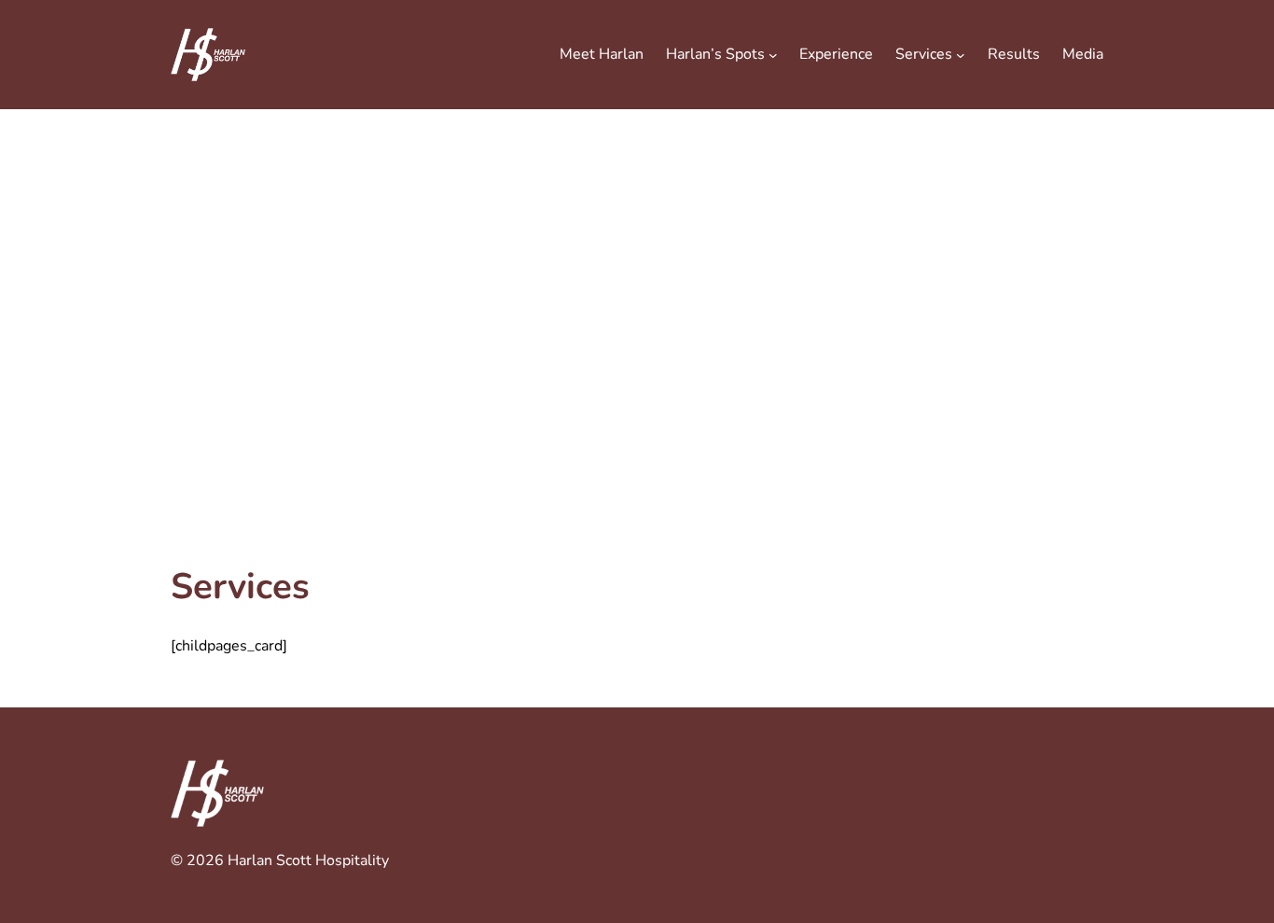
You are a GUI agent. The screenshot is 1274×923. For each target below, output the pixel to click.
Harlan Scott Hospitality (308, 860)
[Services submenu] (960, 55)
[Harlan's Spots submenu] (773, 55)
